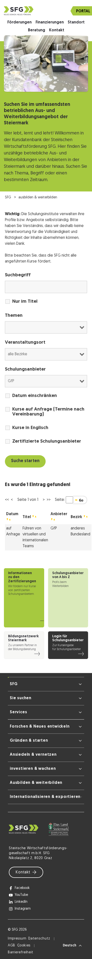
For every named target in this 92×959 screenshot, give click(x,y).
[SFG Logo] (46, 11)
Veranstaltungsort (25, 342)
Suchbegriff (18, 275)
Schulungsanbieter (25, 369)
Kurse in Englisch (30, 428)
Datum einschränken (34, 396)
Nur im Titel (25, 301)
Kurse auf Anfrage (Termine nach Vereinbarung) (48, 412)
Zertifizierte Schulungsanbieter (46, 441)
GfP (54, 528)
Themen (14, 315)
